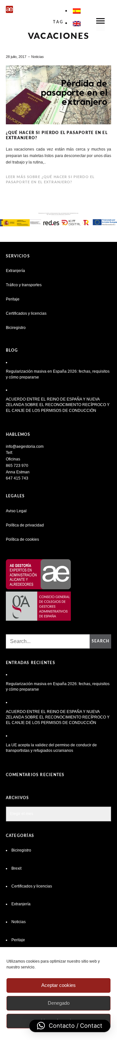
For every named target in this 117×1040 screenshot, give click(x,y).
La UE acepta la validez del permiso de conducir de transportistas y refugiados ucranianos (51, 748)
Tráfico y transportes (24, 285)
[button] (69, 1025)
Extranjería (15, 270)
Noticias (37, 57)
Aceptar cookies (58, 985)
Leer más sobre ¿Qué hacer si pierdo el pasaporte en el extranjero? (50, 179)
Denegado (59, 1003)
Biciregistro (16, 327)
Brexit (16, 868)
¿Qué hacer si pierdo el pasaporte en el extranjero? (57, 135)
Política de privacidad (25, 525)
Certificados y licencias (26, 313)
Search (100, 641)
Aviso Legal (16, 511)
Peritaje (13, 299)
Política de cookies (22, 539)
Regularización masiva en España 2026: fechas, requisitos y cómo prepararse (58, 374)
